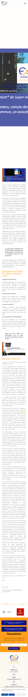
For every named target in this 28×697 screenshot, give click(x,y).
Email (14, 677)
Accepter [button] (5, 694)
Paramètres (19, 694)
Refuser (11, 694)
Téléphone (14, 670)
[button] (2, 612)
